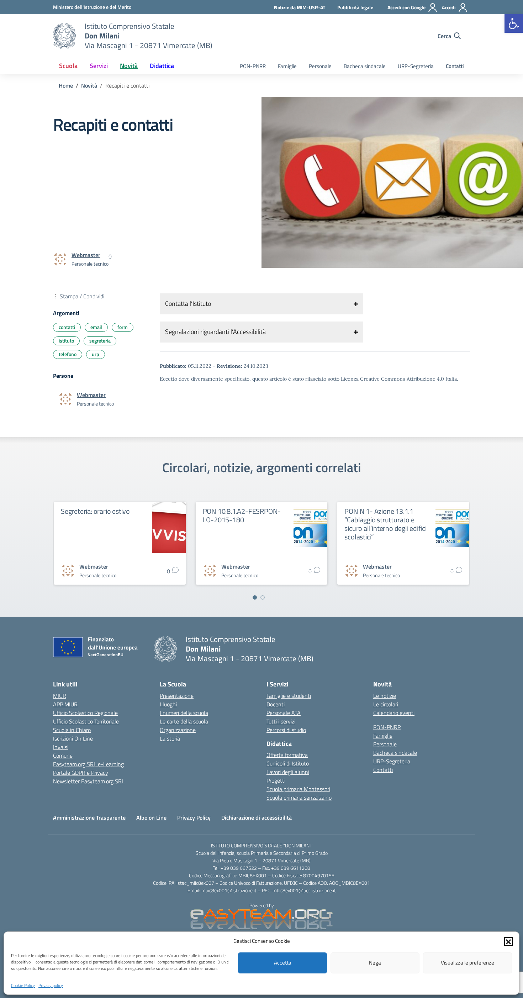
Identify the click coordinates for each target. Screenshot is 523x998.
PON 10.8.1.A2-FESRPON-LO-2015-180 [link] (242, 515)
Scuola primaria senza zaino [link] (299, 797)
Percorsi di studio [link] (286, 730)
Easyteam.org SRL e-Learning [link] (88, 764)
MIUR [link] (59, 695)
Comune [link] (63, 755)
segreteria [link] (100, 340)
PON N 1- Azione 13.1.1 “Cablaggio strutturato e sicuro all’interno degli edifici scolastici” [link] (385, 524)
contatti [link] (67, 327)
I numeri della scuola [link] (184, 713)
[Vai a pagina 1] (255, 597)
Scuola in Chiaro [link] (72, 730)
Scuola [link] (68, 65)
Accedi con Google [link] (406, 7)
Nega (375, 962)
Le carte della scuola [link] (184, 721)
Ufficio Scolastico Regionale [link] (85, 713)
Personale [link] (320, 66)
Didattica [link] (162, 65)
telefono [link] (67, 354)
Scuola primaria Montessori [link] (298, 789)
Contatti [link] (455, 66)
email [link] (96, 327)
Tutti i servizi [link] (280, 721)
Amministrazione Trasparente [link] (89, 817)
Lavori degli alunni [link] (287, 772)
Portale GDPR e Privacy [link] (80, 772)
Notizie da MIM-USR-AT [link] (299, 7)
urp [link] (95, 354)
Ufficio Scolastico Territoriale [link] (86, 721)
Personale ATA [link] (283, 713)
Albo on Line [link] (151, 817)
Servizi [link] (99, 65)
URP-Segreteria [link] (416, 66)
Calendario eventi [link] (393, 713)
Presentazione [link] (177, 695)
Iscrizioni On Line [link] (73, 738)
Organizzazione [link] (178, 730)
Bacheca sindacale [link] (365, 66)
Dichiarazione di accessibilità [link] (256, 817)
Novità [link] (129, 65)
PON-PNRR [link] (253, 66)
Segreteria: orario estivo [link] (95, 511)
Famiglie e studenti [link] (288, 695)
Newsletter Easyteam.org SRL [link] (89, 781)
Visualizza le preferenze (467, 962)
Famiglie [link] (287, 66)
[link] (513, 23)
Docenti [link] (275, 704)
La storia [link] (170, 738)
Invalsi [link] (60, 747)
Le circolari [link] (385, 704)
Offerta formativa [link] (287, 755)
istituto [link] (66, 340)
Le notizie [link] (384, 695)
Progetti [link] (275, 780)
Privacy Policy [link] (194, 817)
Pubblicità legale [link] (355, 7)
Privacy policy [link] (50, 985)
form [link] (122, 327)
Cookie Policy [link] (23, 985)
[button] (508, 941)
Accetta (282, 962)
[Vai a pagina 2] (262, 597)
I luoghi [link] (168, 704)
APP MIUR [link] (65, 704)
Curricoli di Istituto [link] (287, 763)
